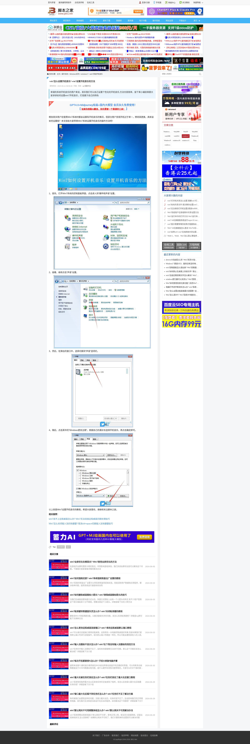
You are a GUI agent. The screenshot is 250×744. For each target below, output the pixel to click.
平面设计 (182, 20)
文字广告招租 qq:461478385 (138, 34)
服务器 (130, 20)
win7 (68, 547)
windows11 (185, 140)
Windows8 (194, 136)
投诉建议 (144, 735)
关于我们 (96, 735)
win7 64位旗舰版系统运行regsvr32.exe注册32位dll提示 (188, 220)
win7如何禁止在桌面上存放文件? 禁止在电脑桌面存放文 (188, 271)
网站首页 (53, 20)
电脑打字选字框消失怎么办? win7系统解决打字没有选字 (188, 287)
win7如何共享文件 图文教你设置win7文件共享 (185, 205)
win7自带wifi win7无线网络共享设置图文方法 (185, 232)
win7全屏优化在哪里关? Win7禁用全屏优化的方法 (93, 562)
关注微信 (186, 2)
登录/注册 (146, 2)
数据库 (119, 20)
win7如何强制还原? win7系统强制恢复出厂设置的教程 (95, 578)
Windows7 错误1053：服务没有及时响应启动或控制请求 (188, 264)
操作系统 (156, 20)
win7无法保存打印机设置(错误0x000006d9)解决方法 (188, 209)
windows (167, 145)
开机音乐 (61, 547)
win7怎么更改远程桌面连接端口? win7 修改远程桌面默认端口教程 (100, 628)
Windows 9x (167, 132)
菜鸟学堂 (51, 2)
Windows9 (167, 140)
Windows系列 (74, 74)
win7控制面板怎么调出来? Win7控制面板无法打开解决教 (188, 268)
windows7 (84, 74)
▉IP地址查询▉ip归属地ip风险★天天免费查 (106, 41)
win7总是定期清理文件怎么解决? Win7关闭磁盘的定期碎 (188, 275)
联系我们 (115, 735)
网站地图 (134, 735)
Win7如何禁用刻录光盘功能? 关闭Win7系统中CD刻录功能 (189, 283)
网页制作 (66, 20)
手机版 (158, 2)
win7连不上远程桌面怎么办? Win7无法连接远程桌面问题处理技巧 (79, 519)
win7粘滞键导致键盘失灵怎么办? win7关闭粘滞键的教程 (96, 611)
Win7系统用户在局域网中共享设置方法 (183, 212)
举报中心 (172, 3)
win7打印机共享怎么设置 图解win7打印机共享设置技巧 (189, 201)
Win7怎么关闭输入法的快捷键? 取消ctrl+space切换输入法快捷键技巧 (81, 524)
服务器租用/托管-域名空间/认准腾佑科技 (181, 51)
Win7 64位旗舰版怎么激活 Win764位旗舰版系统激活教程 (190, 228)
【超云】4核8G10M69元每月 (100, 51)
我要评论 (87, 86)
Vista (194, 140)
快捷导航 (197, 2)
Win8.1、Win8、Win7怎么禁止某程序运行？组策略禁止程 (190, 236)
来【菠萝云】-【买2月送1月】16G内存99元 (67, 37)
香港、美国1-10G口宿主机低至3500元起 (143, 44)
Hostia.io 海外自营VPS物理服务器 (140, 37)
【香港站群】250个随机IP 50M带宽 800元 (105, 44)
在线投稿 (154, 735)
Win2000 (176, 132)
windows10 (176, 140)
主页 (58, 74)
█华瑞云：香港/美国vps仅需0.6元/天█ (142, 51)
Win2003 (195, 132)
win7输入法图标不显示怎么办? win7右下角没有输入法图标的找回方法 (102, 644)
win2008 (167, 136)
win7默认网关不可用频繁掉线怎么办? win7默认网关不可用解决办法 (101, 710)
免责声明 (125, 735)
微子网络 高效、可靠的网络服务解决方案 (143, 48)
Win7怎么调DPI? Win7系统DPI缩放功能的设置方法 (186, 295)
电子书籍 (142, 20)
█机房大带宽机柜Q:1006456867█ (179, 37)
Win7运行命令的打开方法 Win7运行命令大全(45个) (187, 216)
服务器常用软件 (65, 2)
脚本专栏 (93, 20)
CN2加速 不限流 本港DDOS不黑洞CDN (104, 34)
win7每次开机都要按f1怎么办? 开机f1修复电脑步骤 (93, 661)
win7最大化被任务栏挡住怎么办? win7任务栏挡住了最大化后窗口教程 (102, 677)
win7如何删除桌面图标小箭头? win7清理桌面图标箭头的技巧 (98, 595)
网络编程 (80, 20)
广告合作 (105, 735)
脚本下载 (106, 20)
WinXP (185, 132)
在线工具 (90, 2)
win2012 (176, 136)
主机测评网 (79, 2)
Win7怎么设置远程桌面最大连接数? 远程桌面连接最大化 (188, 291)
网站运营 (169, 20)
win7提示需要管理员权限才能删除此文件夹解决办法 (188, 224)
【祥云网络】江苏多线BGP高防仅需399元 (182, 48)
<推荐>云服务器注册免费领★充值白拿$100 (67, 34)
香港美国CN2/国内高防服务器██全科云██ (66, 54)
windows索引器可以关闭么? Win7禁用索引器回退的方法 (188, 279)
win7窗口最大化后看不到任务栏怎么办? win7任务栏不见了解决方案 (101, 694)
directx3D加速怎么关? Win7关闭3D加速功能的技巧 (186, 260)
